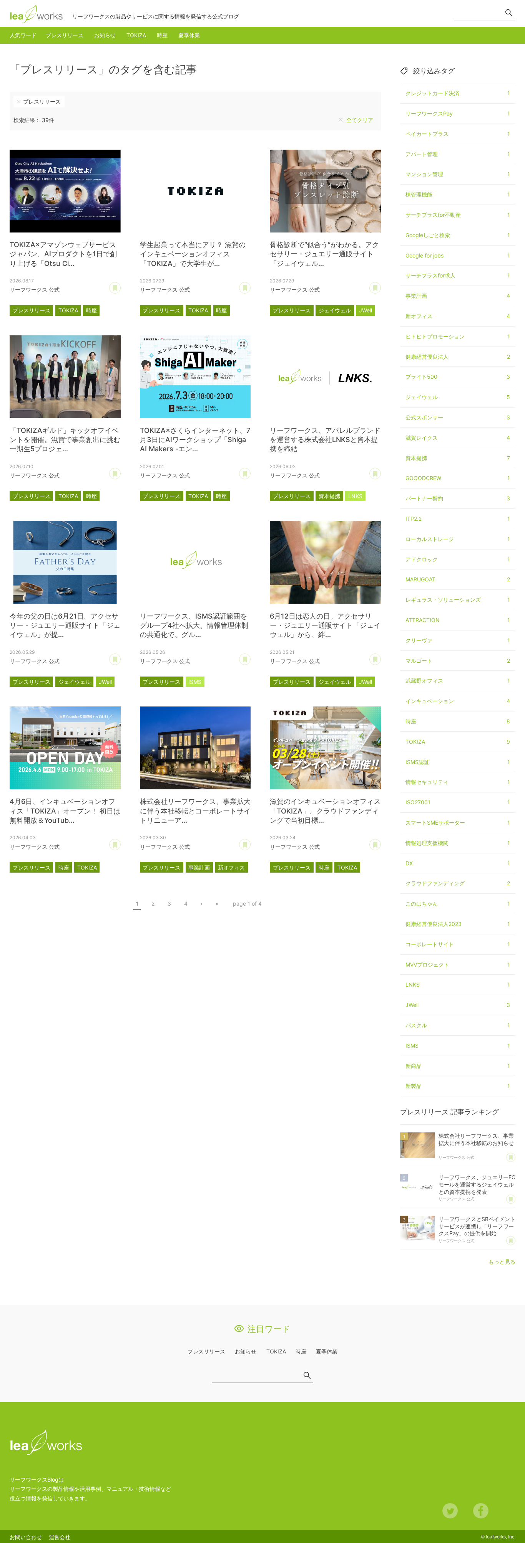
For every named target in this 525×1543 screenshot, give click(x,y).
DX (457, 863)
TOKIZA (136, 35)
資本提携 (329, 496)
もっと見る (501, 1261)
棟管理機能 (457, 194)
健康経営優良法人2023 (457, 924)
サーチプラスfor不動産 (457, 214)
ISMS (194, 681)
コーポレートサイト (457, 944)
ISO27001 (457, 802)
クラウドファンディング (457, 883)
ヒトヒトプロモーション (457, 336)
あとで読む (120, 285)
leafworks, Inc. (500, 1537)
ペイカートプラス (457, 133)
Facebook (480, 1510)
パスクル (457, 1025)
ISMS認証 (457, 762)
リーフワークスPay (457, 113)
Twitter (450, 1510)
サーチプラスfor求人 (457, 275)
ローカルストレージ (457, 539)
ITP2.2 (457, 518)
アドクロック (457, 559)
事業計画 (199, 867)
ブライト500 (457, 376)
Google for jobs (457, 255)
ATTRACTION (457, 620)
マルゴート (457, 660)
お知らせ (105, 35)
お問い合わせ (26, 1537)
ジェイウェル (335, 310)
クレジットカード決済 (457, 93)
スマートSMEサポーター (457, 822)
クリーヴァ (457, 640)
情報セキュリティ (457, 782)
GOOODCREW (457, 478)
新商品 (457, 1066)
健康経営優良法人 (457, 356)
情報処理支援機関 (457, 843)
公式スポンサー (457, 417)
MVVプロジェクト (457, 964)
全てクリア (359, 120)
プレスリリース (64, 35)
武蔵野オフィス (457, 680)
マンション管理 (457, 174)
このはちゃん (457, 903)
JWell (365, 310)
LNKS (355, 496)
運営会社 (59, 1537)
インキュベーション (457, 701)
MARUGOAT (457, 579)
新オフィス (231, 867)
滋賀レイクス (457, 437)
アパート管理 (457, 154)
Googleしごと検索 (457, 235)
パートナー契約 (457, 498)
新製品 (457, 1086)
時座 (162, 35)
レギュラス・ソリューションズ (457, 599)
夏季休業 (189, 35)
